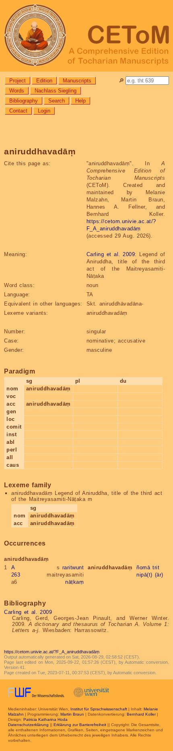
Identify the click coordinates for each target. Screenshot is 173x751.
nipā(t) (144, 575)
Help (80, 101)
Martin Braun (72, 714)
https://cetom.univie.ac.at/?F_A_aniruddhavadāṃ (51, 651)
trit (155, 567)
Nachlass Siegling (55, 91)
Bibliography (23, 101)
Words (16, 91)
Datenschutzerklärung (28, 724)
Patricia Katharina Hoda (45, 719)
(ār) (159, 575)
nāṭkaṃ (74, 582)
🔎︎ (121, 81)
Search (56, 101)
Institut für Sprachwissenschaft (98, 709)
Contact (18, 111)
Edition (44, 81)
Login (44, 111)
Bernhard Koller (141, 714)
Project (17, 81)
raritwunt (73, 567)
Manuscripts (77, 81)
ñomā (143, 567)
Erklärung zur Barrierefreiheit (80, 724)
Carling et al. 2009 (110, 254)
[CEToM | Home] (86, 36)
